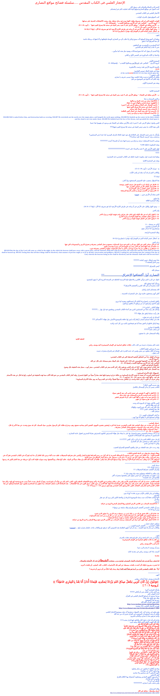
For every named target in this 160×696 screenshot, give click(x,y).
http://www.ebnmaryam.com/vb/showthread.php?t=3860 (139, 608)
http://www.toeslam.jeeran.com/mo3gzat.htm (143, 604)
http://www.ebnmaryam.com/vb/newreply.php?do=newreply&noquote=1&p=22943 (134, 693)
